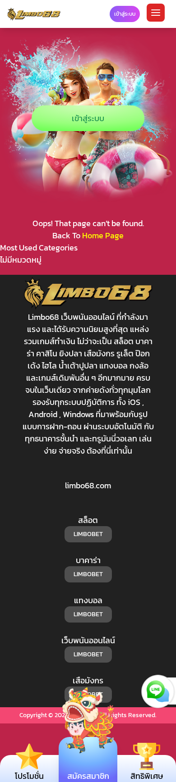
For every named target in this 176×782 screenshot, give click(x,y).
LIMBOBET (88, 534)
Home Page (103, 235)
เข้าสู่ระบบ (88, 118)
